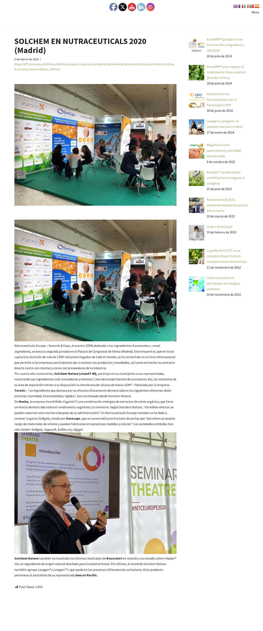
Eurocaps (35, 64)
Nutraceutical (114, 64)
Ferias (81, 64)
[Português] (252, 6)
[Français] (241, 6)
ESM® (24, 64)
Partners (158, 64)
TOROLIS (55, 69)
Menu (255, 12)
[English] (236, 6)
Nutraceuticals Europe (137, 64)
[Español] (257, 6)
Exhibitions (62, 64)
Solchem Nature (38, 69)
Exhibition (48, 64)
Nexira (101, 64)
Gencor (91, 64)
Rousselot (20, 69)
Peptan (169, 64)
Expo (73, 64)
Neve (17, 626)
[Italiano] (246, 6)
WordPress (57, 626)
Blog (17, 64)
